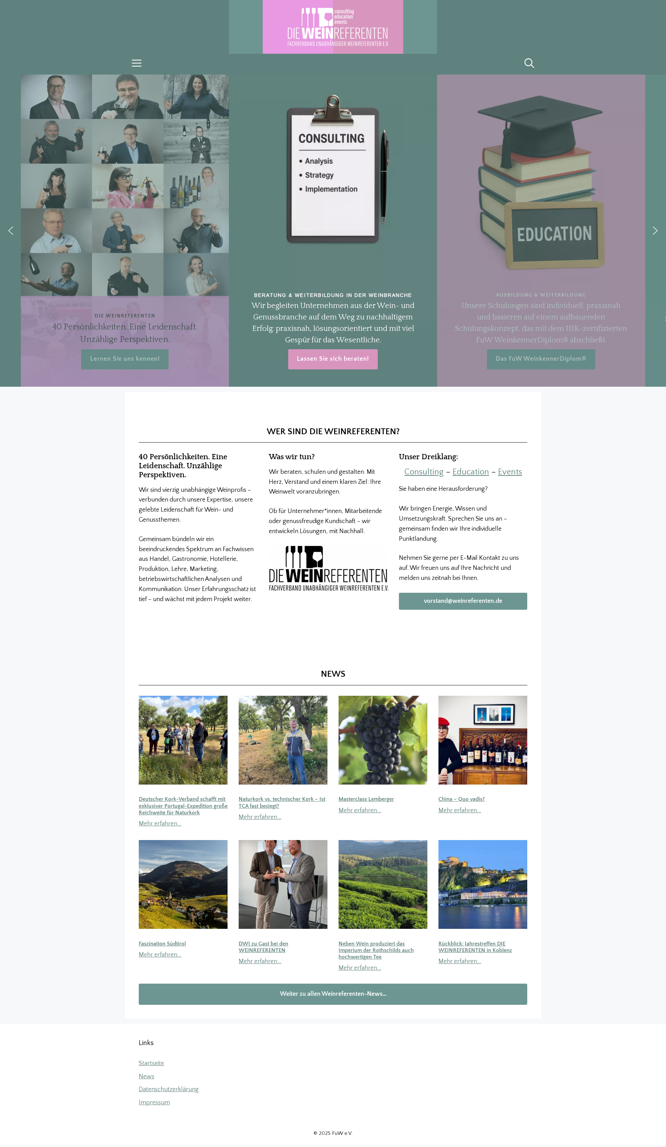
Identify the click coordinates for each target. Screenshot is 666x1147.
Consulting (424, 472)
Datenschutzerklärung (169, 1089)
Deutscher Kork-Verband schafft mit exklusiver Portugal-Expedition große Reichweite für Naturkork (183, 805)
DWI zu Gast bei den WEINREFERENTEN (263, 947)
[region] (333, 231)
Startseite (151, 1063)
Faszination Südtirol (162, 944)
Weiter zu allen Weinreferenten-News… (333, 994)
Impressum (154, 1102)
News (146, 1076)
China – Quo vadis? (461, 799)
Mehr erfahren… (160, 823)
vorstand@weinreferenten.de (463, 601)
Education (471, 472)
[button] (529, 64)
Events (510, 472)
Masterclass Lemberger (366, 799)
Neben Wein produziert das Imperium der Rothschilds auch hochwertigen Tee (376, 950)
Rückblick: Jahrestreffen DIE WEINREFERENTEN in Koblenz (475, 947)
